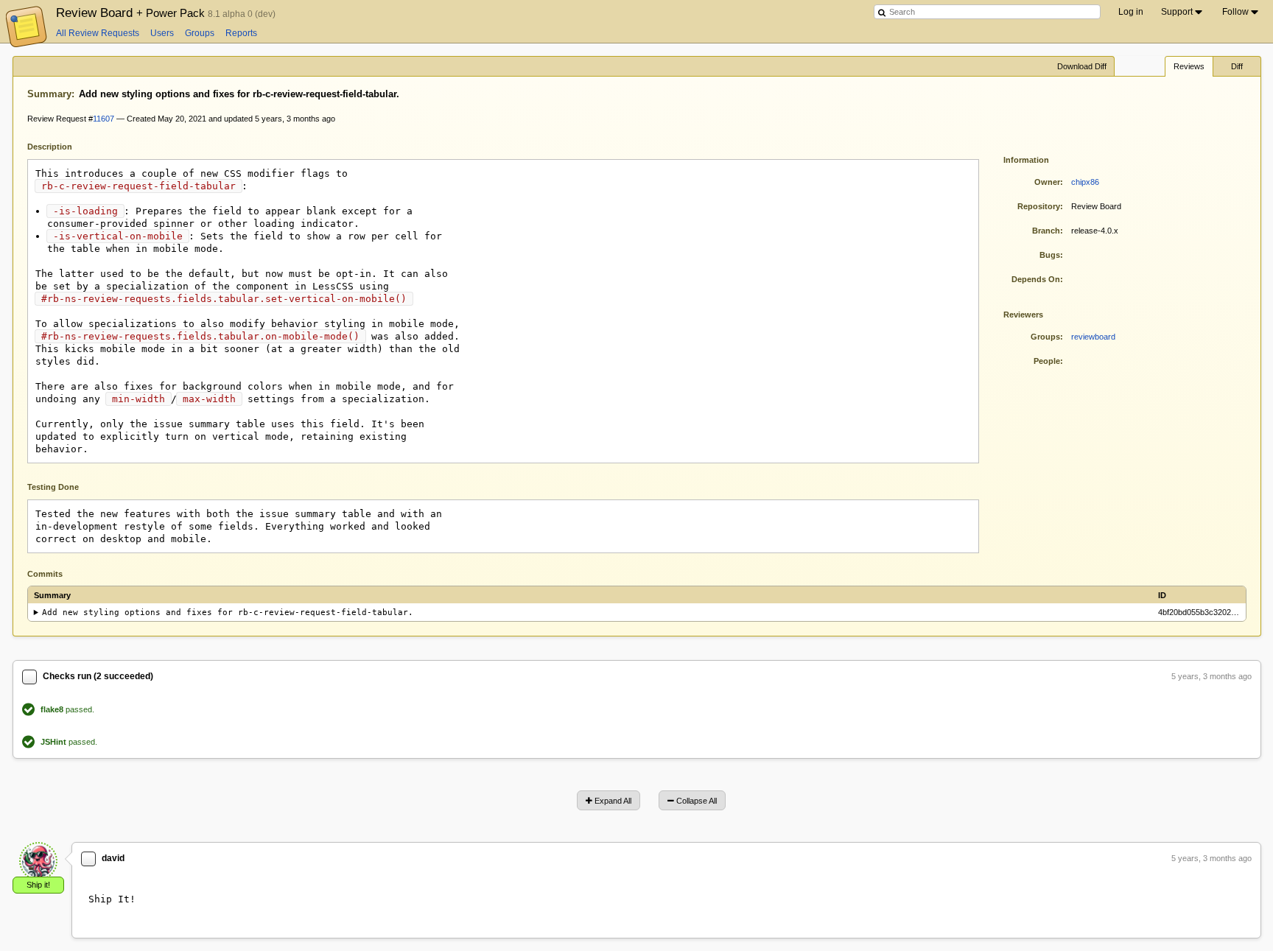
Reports (241, 33)
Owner (1047, 182)
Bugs (1049, 254)
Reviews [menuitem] (1189, 66)
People (1047, 361)
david (113, 858)
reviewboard (1093, 336)
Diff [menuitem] (1237, 66)
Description (60, 145)
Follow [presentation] (1235, 12)
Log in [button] (1130, 12)
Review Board (132, 12)
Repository (1038, 206)
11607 (103, 118)
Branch (1046, 230)
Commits (45, 573)
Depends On (1035, 279)
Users (162, 33)
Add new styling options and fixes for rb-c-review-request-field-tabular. (227, 612)
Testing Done (53, 486)
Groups (199, 33)
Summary (49, 93)
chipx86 (1085, 182)
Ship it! (38, 884)
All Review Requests (97, 33)
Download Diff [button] (1082, 66)
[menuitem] (1182, 12)
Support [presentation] (1177, 12)
